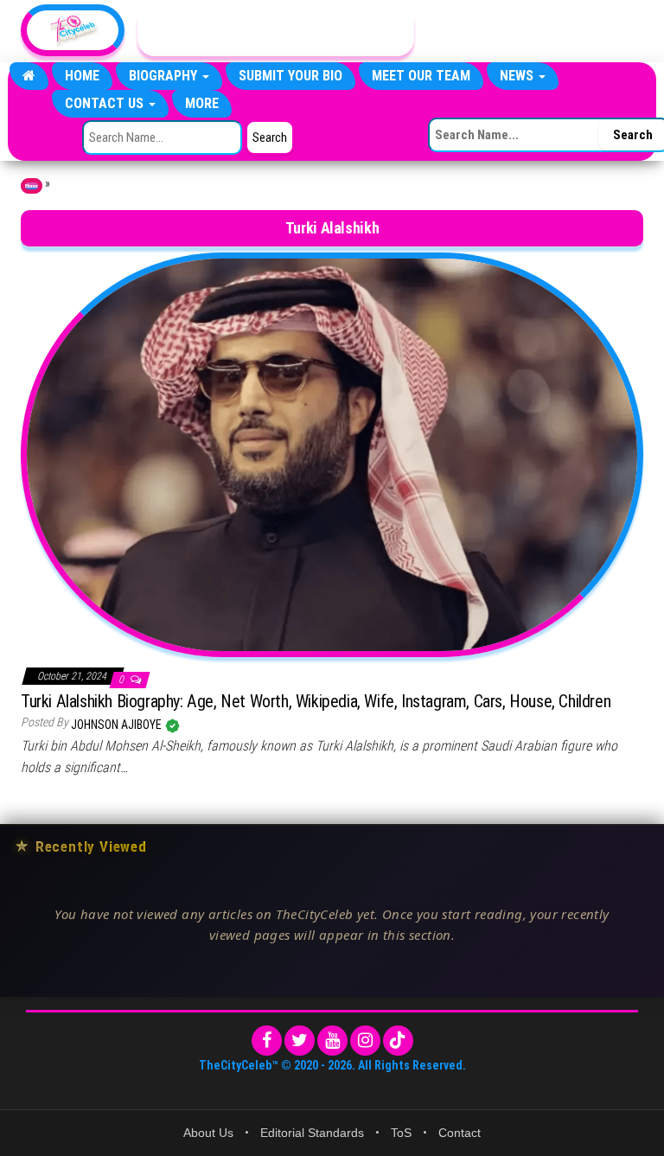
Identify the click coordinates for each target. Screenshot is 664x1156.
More (202, 103)
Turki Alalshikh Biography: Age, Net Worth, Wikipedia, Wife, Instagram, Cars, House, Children (315, 701)
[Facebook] (267, 1040)
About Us (208, 1133)
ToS (401, 1133)
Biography (165, 75)
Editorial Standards (312, 1133)
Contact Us (106, 103)
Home (82, 75)
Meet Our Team (421, 75)
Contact (459, 1133)
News (518, 75)
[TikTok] (398, 1040)
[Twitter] (299, 1040)
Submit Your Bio (290, 75)
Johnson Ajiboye (117, 724)
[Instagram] (365, 1040)
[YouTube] (332, 1040)
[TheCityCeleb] (29, 76)
